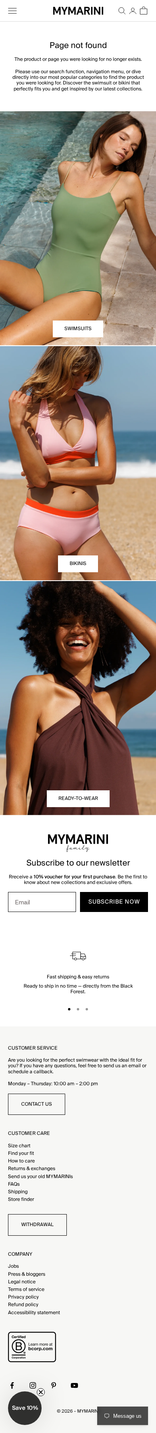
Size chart (19, 1146)
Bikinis (78, 563)
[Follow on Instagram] (33, 1385)
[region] (78, 971)
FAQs (14, 1184)
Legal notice (22, 1282)
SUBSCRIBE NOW (114, 902)
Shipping (18, 1192)
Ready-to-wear (78, 798)
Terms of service (26, 1289)
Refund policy (23, 1305)
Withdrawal (37, 1225)
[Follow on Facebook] (12, 1385)
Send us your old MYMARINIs (40, 1176)
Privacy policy (23, 1297)
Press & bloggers (26, 1274)
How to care (21, 1161)
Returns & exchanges (31, 1168)
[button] (25, 1408)
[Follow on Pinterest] (54, 1385)
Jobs (13, 1266)
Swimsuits (78, 329)
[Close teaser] (41, 1392)
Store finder (21, 1199)
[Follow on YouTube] (74, 1385)
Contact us (36, 1104)
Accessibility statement (34, 1313)
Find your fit (21, 1153)
